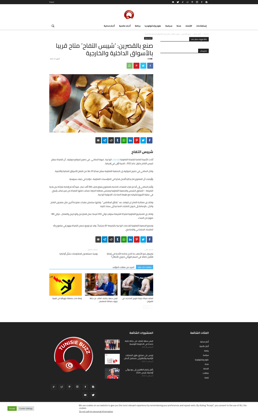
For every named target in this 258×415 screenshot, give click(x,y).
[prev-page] (150, 307)
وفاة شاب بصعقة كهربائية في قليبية (67, 298)
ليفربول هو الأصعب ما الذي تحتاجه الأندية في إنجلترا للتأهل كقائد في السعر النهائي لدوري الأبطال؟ (130, 255)
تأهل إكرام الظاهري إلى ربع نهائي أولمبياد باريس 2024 (139, 371)
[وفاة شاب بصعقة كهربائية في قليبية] (65, 284)
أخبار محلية (197, 34)
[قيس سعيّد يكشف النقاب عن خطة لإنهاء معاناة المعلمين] (101, 284)
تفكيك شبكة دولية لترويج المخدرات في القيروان (137, 299)
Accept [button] (12, 408)
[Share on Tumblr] (117, 140)
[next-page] (145, 307)
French (51, 2)
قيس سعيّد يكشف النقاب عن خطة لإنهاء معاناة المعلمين (104, 299)
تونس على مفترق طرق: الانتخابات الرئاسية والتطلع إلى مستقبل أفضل (138, 356)
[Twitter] (178, 2)
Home (206, 34)
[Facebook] (201, 2)
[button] (52, 25)
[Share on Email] (98, 140)
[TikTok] (182, 2)
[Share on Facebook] (149, 140)
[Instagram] (197, 2)
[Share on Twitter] (143, 140)
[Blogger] (206, 2)
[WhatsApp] (130, 66)
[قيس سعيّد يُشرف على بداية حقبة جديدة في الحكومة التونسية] (112, 344)
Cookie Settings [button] (25, 408)
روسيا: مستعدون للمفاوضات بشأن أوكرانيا (78, 253)
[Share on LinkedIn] (130, 140)
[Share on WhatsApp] (124, 140)
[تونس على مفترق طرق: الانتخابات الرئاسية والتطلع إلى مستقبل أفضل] (112, 359)
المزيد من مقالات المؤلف (123, 267)
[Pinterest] (192, 2)
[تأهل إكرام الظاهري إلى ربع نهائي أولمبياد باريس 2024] (112, 373)
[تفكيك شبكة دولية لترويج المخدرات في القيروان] (137, 284)
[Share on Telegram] (105, 140)
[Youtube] (173, 2)
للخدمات (116, 159)
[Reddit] (187, 2)
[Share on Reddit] (111, 140)
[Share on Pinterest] (137, 140)
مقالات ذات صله (144, 267)
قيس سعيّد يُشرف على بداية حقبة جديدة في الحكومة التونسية (139, 342)
